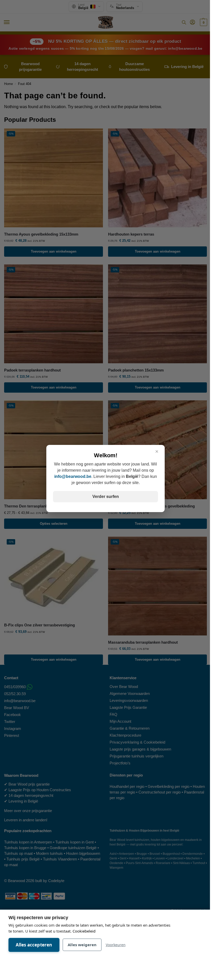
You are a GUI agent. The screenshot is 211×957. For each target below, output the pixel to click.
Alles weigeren (82, 944)
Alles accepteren (34, 945)
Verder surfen (105, 496)
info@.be (72, 476)
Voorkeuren (116, 944)
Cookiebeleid (84, 931)
